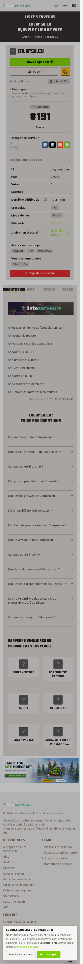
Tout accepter (49, 954)
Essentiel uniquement (21, 954)
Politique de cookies (27, 947)
